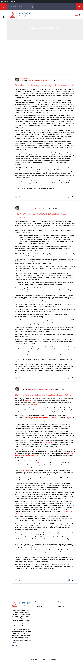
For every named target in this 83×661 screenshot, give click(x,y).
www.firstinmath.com (31, 404)
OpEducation (40, 389)
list (28, 209)
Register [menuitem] (12, 1)
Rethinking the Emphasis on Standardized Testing (43, 394)
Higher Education (32, 80)
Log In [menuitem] (6, 1)
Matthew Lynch (24, 78)
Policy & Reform (43, 209)
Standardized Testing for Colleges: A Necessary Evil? (45, 85)
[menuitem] (2, 1)
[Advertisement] (45, 55)
